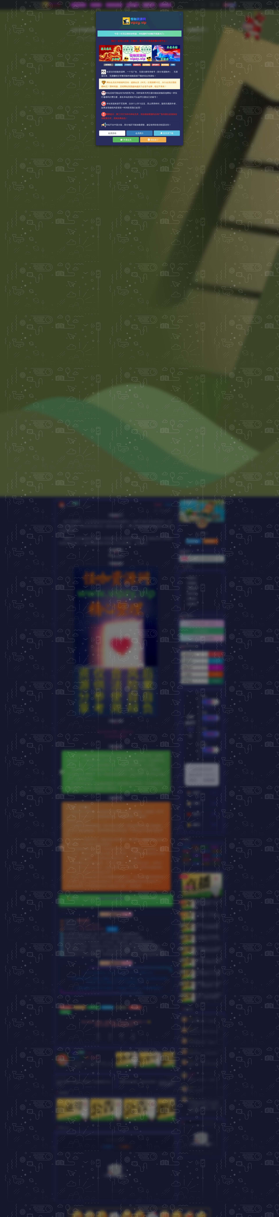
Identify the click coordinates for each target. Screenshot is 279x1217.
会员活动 (112, 133)
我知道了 (154, 139)
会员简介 (139, 133)
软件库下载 (168, 133)
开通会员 (127, 139)
